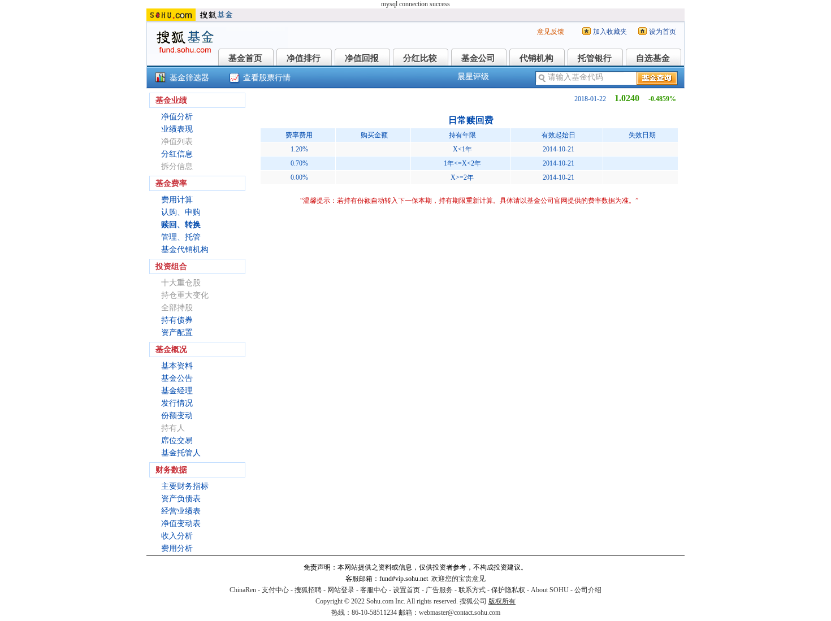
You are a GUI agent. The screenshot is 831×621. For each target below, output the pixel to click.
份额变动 (177, 415)
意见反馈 (550, 32)
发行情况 (177, 403)
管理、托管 (181, 237)
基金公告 (177, 378)
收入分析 (177, 536)
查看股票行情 (267, 77)
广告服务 (439, 590)
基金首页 (245, 58)
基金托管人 (181, 453)
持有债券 (177, 320)
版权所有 (502, 601)
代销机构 (536, 58)
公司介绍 (587, 590)
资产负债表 (181, 498)
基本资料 (177, 366)
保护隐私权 (508, 590)
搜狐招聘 (308, 590)
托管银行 (595, 58)
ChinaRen (243, 590)
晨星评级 (473, 76)
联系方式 (472, 590)
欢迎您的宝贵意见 (458, 579)
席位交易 (177, 440)
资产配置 (177, 332)
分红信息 (177, 154)
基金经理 (177, 391)
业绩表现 (177, 129)
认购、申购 (181, 212)
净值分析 (177, 116)
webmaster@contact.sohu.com (459, 612)
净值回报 (362, 58)
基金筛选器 (189, 77)
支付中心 (275, 590)
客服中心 (373, 590)
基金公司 (478, 58)
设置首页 (406, 590)
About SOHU (550, 590)
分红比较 (420, 58)
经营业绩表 (181, 511)
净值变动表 (181, 523)
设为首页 (662, 32)
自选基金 (653, 58)
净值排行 (304, 58)
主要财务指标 (185, 486)
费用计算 (177, 200)
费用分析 (177, 548)
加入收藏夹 (610, 32)
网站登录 (340, 590)
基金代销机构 (185, 249)
